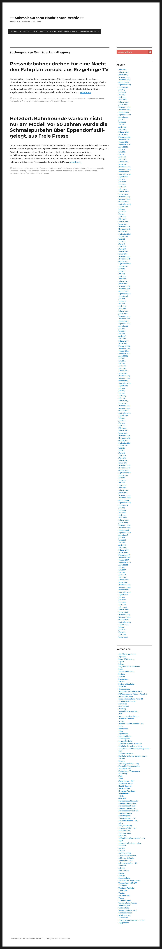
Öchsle (121, 796)
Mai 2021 (121, 154)
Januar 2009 (123, 523)
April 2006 (122, 605)
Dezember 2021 (124, 137)
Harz (120, 714)
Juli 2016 (121, 299)
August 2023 (123, 87)
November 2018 (124, 229)
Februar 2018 (123, 251)
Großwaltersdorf (33, 171)
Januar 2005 (123, 637)
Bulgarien (122, 687)
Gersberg (22, 171)
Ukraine (121, 893)
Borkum (121, 674)
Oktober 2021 (123, 142)
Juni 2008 (122, 540)
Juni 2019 (122, 212)
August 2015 (123, 326)
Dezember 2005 (124, 615)
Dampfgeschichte (91, 98)
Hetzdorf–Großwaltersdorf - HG (53, 168)
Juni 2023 (122, 92)
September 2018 (124, 234)
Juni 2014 (121, 361)
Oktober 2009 (123, 500)
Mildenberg (122, 774)
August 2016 (123, 296)
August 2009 (123, 505)
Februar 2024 (123, 72)
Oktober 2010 (123, 470)
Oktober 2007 (123, 560)
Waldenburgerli (124, 905)
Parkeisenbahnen (125, 813)
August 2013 (123, 386)
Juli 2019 (121, 209)
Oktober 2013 (123, 381)
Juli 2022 (121, 120)
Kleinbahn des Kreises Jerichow (130, 746)
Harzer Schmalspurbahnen (128, 716)
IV (73, 171)
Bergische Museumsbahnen (129, 667)
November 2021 (124, 139)
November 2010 (124, 468)
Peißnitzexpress (124, 816)
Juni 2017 (121, 271)
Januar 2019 (122, 224)
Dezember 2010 (124, 465)
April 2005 (122, 635)
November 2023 (124, 80)
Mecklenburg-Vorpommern (129, 771)
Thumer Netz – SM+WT (127, 883)
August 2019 (123, 207)
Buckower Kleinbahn (126, 684)
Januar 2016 (122, 314)
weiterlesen (85, 92)
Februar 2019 (123, 222)
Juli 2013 (121, 388)
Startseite (13, 31)
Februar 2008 (123, 550)
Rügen (120, 841)
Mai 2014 (121, 363)
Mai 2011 (121, 453)
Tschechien (122, 891)
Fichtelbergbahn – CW (127, 701)
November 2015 (124, 319)
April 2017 (122, 276)
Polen (120, 823)
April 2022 (122, 127)
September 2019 (124, 204)
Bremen (121, 682)
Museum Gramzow (125, 784)
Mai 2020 (121, 184)
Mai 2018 (121, 244)
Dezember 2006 (124, 585)
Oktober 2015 (123, 321)
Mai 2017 (121, 274)
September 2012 (124, 413)
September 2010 (124, 473)
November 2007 (124, 557)
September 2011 (124, 443)
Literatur (121, 761)
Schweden (122, 866)
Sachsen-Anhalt (124, 853)
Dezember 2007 (124, 555)
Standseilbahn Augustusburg (129, 881)
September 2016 (124, 294)
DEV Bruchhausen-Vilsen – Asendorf (132, 694)
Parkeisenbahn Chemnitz (128, 801)
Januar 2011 (122, 463)
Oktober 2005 (123, 620)
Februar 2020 (123, 192)
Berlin (120, 669)
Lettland (121, 759)
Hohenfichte (67, 171)
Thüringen (122, 886)
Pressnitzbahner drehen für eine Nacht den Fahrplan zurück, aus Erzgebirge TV (59, 66)
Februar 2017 (123, 281)
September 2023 (124, 85)
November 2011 (124, 438)
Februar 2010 (123, 490)
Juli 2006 (121, 597)
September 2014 (124, 353)
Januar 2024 (123, 75)
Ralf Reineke (18, 98)
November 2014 (124, 348)
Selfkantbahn (123, 871)
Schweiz (121, 868)
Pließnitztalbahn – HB (126, 818)
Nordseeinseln (124, 793)
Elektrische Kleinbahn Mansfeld (130, 699)
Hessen (121, 721)
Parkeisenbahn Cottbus (127, 803)
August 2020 (123, 177)
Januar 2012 (122, 433)
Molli (120, 776)
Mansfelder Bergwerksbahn (129, 766)
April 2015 (122, 336)
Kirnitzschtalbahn (125, 741)
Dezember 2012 (124, 406)
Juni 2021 (121, 152)
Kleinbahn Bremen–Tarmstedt (130, 744)
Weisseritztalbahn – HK (127, 910)
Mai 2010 (121, 483)
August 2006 (123, 595)
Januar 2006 (123, 612)
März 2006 (122, 607)
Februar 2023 (123, 102)
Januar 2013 (122, 403)
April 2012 (122, 426)
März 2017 (122, 279)
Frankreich (122, 704)
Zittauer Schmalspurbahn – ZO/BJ (131, 920)
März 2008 (122, 548)
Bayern (121, 662)
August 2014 (123, 356)
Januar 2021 (122, 164)
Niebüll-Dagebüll (124, 786)
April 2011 (122, 455)
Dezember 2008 (124, 525)
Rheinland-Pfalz (124, 833)
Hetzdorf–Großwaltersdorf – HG (131, 724)
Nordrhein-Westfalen (126, 791)
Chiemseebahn (124, 689)
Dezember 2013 (124, 376)
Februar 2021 (123, 162)
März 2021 (122, 159)
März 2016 (122, 309)
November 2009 (124, 498)
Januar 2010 (122, 493)
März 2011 (122, 458)
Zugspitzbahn (123, 923)
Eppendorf (14, 171)
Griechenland (123, 706)
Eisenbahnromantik (95, 168)
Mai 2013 (121, 393)
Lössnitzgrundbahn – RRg (128, 764)
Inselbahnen (123, 729)
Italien (120, 731)
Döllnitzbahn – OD (125, 696)
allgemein (122, 657)
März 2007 (122, 577)
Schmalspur (40, 101)
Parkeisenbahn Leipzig (127, 808)
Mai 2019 (121, 214)
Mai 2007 (121, 572)
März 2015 (122, 339)
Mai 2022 (121, 125)
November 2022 (124, 110)
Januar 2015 (122, 344)
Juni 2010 (121, 480)
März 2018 (122, 249)
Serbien (121, 873)
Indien (120, 726)
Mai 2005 (121, 632)
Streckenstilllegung (65, 101)
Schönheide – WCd (125, 861)
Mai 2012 (121, 423)
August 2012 (123, 416)
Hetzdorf (58, 171)
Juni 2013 (121, 391)
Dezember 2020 (124, 167)
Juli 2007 (121, 567)
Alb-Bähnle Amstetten (127, 654)
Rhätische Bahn (124, 831)
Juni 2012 (121, 421)
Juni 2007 (122, 570)
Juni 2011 (121, 451)
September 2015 (124, 324)
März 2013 (122, 398)
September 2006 (124, 592)
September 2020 (124, 174)
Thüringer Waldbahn (126, 888)
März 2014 (122, 368)
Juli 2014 (121, 358)
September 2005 (124, 622)
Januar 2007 (123, 582)
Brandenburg (123, 679)
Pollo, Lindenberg (125, 826)
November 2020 (124, 169)
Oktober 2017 (123, 261)
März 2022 (122, 130)
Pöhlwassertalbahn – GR (127, 821)
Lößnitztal (79, 171)
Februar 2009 (123, 520)
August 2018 (123, 237)
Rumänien (122, 846)
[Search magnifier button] (150, 52)
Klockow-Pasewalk (125, 754)
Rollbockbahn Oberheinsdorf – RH (131, 838)
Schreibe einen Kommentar (38, 173)
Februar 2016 (123, 311)
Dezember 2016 (124, 286)
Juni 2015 (121, 331)
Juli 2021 (121, 149)
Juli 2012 (121, 418)
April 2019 (122, 217)
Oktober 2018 (123, 232)
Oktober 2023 (123, 82)
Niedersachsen (124, 789)
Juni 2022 (122, 122)
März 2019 (122, 219)
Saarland (121, 848)
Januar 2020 (123, 194)
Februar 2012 (123, 431)
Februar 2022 (123, 132)
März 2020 (122, 189)
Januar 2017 (122, 284)
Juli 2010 (121, 478)
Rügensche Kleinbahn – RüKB (129, 843)
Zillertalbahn (123, 918)
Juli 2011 (121, 448)
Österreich (122, 798)
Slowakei (121, 876)
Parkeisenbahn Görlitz (126, 806)
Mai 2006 (122, 602)
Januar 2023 (122, 105)
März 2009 (122, 518)
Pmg (19, 101)
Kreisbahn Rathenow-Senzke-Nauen (132, 756)
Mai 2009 (122, 513)
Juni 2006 (122, 600)
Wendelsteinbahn (125, 913)
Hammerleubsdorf (47, 171)
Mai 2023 (121, 95)
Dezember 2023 (124, 77)
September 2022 (124, 115)
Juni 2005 (122, 630)
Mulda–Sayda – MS (125, 781)
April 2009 (122, 515)
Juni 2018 (121, 242)
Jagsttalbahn (123, 734)
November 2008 (124, 528)
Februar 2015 (123, 341)
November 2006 (124, 587)
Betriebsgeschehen (75, 98)
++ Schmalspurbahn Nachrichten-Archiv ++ (47, 18)
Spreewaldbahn (124, 878)
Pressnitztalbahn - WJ (50, 98)
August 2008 (123, 535)
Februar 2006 (123, 610)
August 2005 (123, 625)
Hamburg (122, 709)
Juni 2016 (122, 301)
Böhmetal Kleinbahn (126, 672)
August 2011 (122, 446)
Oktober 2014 (123, 351)
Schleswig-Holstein (126, 858)
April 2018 (122, 246)
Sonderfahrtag (51, 101)
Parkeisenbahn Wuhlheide (128, 811)
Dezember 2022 (124, 107)
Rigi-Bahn (122, 836)
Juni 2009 (122, 510)
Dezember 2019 (124, 197)
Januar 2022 (123, 135)
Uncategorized (124, 896)
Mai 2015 (121, 334)
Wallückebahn (123, 908)
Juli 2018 (121, 239)
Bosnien (121, 677)
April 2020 (122, 187)
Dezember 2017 (124, 256)
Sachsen (63, 98)
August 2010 (123, 475)
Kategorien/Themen (66, 31)
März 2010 (122, 488)
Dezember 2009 (124, 495)
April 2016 (122, 306)
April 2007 (122, 575)
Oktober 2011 (123, 441)
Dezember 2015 (124, 316)
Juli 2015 (121, 329)
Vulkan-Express (124, 900)
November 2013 (124, 378)
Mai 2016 (121, 304)
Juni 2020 (122, 182)
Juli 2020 (121, 179)
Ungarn (121, 898)
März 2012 (122, 428)
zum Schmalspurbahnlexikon (44, 31)
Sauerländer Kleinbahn (127, 856)
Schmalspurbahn (90, 171)
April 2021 (122, 157)
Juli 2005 (121, 627)
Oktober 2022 (123, 112)
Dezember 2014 (124, 346)
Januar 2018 (122, 254)
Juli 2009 (121, 508)
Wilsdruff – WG (124, 915)
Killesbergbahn (124, 739)
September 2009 (124, 503)
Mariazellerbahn (124, 769)
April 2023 (122, 97)
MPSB (120, 779)
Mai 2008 (121, 543)
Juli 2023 (121, 90)
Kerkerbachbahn (124, 736)
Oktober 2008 (123, 530)
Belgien (121, 664)
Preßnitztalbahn (28, 101)
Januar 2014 (122, 373)
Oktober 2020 (123, 172)
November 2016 (124, 289)
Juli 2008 (121, 538)
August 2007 (123, 565)
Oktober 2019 (123, 202)
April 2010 (122, 485)
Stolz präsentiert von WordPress (58, 939)
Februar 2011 (123, 460)
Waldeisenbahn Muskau (127, 903)
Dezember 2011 (124, 436)
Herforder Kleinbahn (126, 719)
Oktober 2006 (123, 590)
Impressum (24, 31)
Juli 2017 (121, 269)
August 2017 (123, 266)
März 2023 (122, 100)
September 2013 (124, 383)
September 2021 (124, 144)
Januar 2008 (123, 553)
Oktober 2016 (123, 291)
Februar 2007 (123, 580)
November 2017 (124, 259)
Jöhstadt (13, 101)
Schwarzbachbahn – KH (127, 863)
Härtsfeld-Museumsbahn (128, 711)
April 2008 (122, 545)
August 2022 (123, 117)
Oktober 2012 (123, 411)
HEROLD (102, 98)
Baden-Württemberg (126, 659)
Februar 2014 (123, 371)
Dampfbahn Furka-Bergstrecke (130, 691)
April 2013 (122, 396)
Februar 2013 (123, 401)
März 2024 (122, 70)
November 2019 (124, 199)
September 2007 (124, 562)
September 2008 (124, 533)
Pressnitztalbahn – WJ (127, 828)
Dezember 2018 (124, 227)
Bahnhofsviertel (81, 168)
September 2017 (124, 264)
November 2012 (124, 408)
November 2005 (124, 617)
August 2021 (123, 147)
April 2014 (122, 366)
